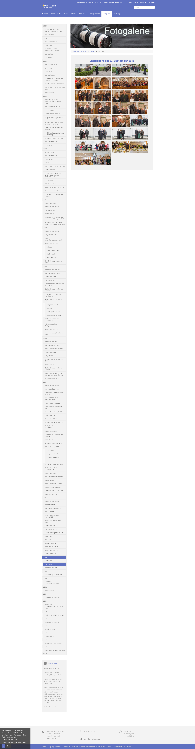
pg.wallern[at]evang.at (92, 739)
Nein (8, 746)
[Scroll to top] (191, 745)
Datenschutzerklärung (9, 739)
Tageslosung (52, 663)
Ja (3, 746)
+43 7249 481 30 (89, 731)
